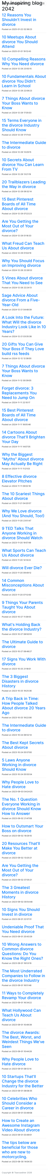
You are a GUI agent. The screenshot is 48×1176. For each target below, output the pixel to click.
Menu (38, 3)
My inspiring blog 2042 (15, 3)
